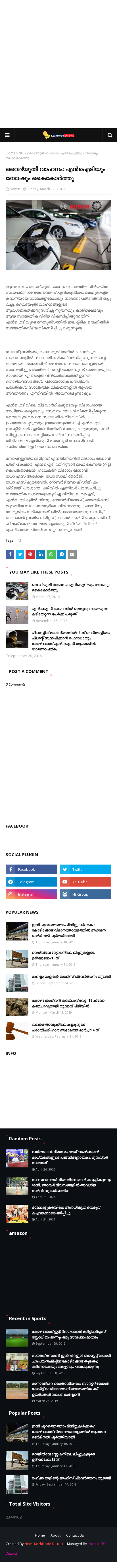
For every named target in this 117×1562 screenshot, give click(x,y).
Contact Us (75, 1535)
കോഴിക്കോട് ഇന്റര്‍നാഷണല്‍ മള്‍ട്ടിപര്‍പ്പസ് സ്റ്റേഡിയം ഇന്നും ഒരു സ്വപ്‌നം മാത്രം (69, 1334)
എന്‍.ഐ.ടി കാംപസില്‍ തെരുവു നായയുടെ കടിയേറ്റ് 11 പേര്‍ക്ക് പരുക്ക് (70, 611)
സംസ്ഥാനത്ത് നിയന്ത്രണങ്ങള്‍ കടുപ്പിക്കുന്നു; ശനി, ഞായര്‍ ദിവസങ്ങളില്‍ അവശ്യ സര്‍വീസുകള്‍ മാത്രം (71, 1185)
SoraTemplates (39, 1554)
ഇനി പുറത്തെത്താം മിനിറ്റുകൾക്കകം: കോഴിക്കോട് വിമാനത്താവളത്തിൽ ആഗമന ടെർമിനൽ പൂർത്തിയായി (69, 930)
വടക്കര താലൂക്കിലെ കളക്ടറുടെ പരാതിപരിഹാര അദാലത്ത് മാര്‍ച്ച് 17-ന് (65, 1027)
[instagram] (31, 894)
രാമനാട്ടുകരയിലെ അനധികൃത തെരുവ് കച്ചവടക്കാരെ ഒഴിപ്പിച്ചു (66, 1210)
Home (11, 153)
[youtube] (85, 882)
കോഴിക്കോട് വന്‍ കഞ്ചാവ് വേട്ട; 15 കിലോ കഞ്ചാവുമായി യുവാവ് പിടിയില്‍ (68, 1003)
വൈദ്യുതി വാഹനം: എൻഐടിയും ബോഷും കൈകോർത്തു (71, 587)
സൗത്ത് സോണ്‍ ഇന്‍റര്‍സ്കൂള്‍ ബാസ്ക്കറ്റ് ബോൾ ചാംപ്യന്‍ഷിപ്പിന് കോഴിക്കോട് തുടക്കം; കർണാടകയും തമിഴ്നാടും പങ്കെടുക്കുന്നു (71, 1361)
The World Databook (92, 1554)
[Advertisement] (58, 64)
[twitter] (85, 869)
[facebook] (31, 869)
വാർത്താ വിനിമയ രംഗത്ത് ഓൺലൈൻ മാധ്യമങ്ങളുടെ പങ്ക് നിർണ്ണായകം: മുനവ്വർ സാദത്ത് (70, 1157)
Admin (15, 189)
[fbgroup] (85, 894)
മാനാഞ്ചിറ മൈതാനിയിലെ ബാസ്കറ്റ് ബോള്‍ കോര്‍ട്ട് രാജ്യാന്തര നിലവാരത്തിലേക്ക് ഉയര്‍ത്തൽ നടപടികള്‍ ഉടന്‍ (70, 1389)
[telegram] (31, 882)
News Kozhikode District (43, 1543)
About (55, 1535)
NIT (21, 153)
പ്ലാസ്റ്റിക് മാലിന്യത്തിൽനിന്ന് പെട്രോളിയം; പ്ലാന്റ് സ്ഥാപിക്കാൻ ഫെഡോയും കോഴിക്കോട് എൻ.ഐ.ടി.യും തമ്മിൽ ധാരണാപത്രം (71, 641)
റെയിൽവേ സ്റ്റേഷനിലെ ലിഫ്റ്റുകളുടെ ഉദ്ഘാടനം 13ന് (63, 955)
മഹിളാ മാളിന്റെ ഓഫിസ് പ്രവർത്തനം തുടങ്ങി (71, 976)
